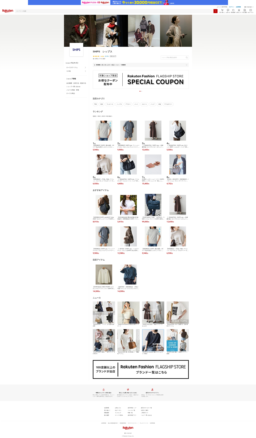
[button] (249, 7)
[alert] (141, 65)
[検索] (216, 11)
